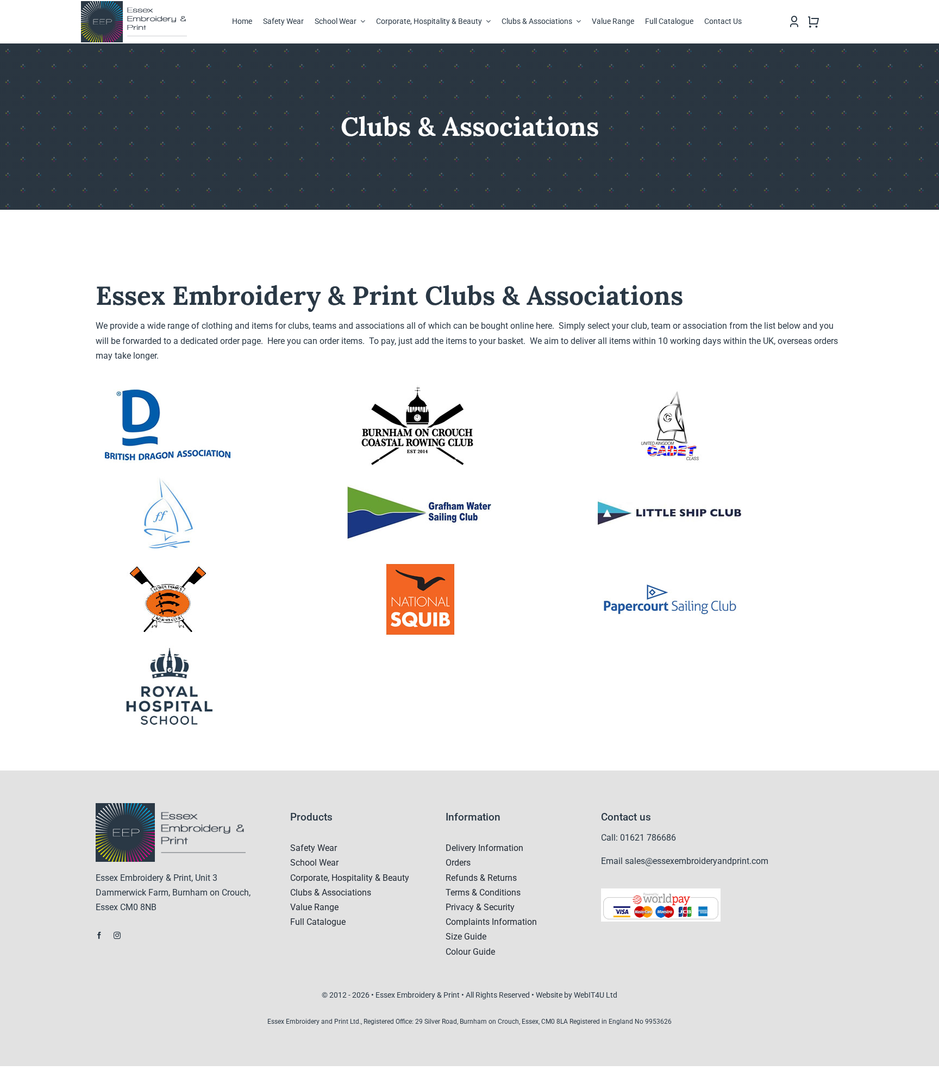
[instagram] (117, 935)
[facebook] (99, 935)
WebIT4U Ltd (595, 995)
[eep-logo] (138, 5)
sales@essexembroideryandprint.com (696, 861)
